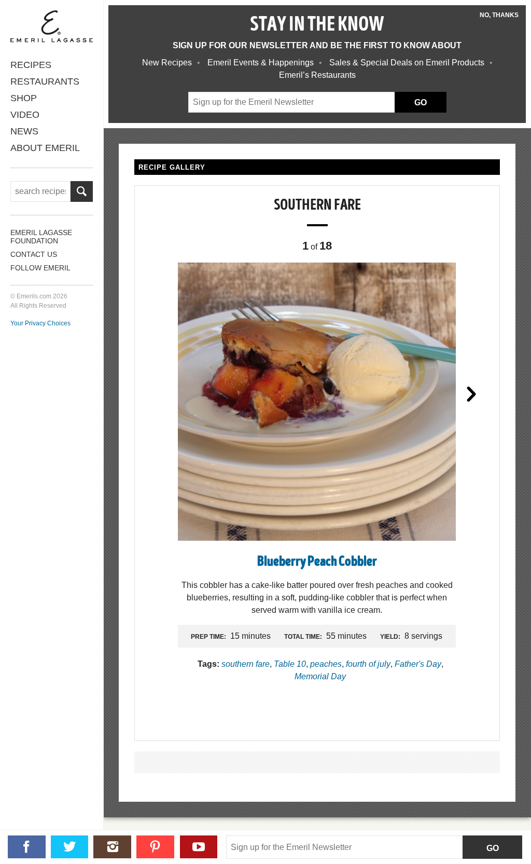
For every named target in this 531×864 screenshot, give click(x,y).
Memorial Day (320, 676)
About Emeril (45, 148)
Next (471, 393)
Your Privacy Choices (40, 323)
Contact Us (33, 254)
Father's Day (418, 664)
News (24, 131)
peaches (326, 664)
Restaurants (44, 81)
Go (492, 848)
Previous (163, 393)
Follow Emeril (40, 268)
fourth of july (368, 664)
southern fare (245, 664)
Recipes (30, 65)
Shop (23, 98)
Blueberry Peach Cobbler (317, 562)
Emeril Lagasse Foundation (41, 236)
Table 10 (290, 664)
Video (24, 114)
